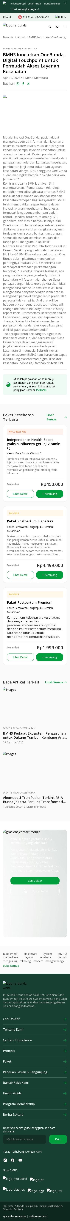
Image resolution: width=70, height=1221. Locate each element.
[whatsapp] (18, 84)
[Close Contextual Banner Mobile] (65, 3)
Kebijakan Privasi (38, 1216)
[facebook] (23, 84)
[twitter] (28, 84)
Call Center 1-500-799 (36, 17)
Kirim (58, 1139)
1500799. (41, 390)
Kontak (7, 17)
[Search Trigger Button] (49, 26)
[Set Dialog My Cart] (57, 26)
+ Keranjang (49, 494)
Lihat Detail (20, 494)
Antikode (19, 1209)
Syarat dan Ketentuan (14, 1216)
